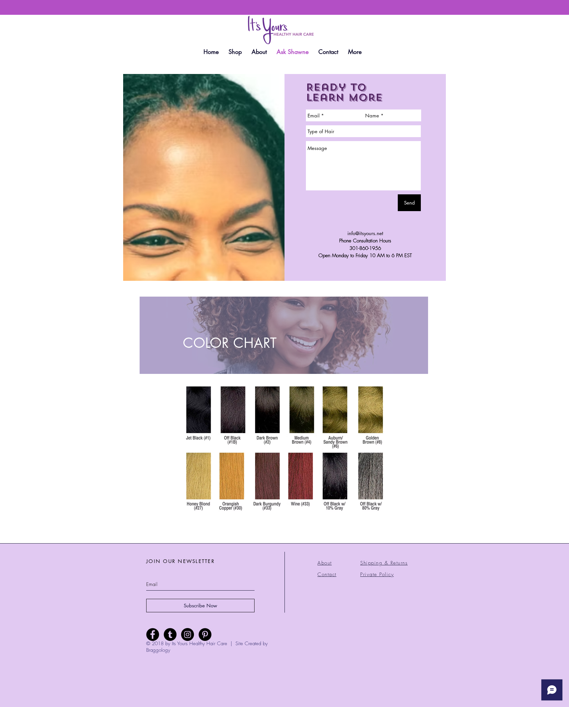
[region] (284, 335)
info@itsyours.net (365, 233)
